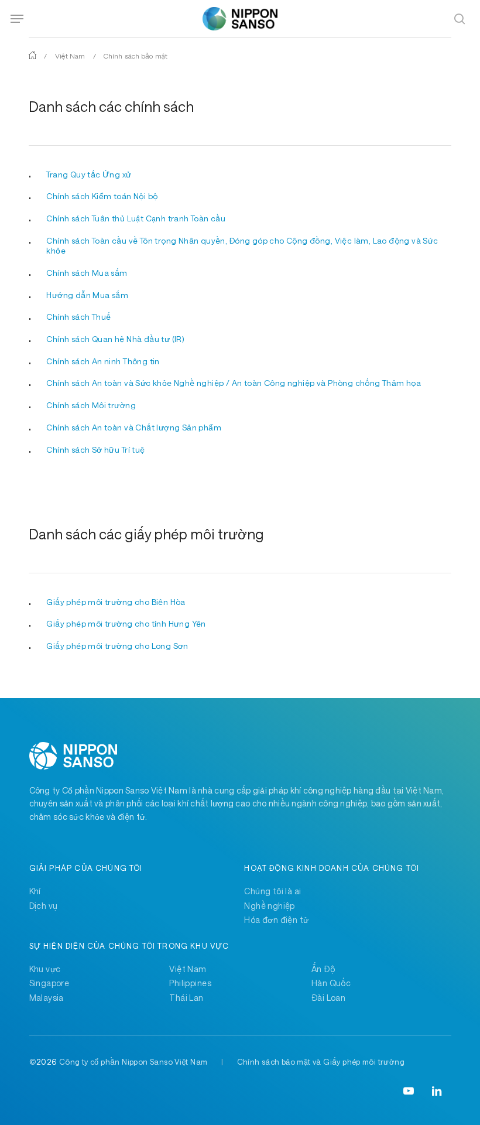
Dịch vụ (43, 906)
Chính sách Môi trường (91, 405)
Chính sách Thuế (78, 317)
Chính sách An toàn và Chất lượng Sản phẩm (133, 427)
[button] (17, 19)
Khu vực (45, 969)
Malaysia (46, 998)
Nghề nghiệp (269, 906)
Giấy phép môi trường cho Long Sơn (117, 646)
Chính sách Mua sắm (86, 273)
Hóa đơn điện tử (276, 920)
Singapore (49, 983)
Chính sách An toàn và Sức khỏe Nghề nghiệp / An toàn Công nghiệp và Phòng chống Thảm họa (233, 383)
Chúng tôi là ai (272, 891)
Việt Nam (70, 56)
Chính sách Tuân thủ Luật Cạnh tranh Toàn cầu (135, 218)
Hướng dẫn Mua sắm (87, 295)
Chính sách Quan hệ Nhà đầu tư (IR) (115, 339)
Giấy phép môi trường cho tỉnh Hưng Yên (126, 623)
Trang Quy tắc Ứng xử (88, 174)
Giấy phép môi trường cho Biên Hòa (115, 602)
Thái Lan (186, 998)
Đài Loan (328, 998)
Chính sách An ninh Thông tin (102, 361)
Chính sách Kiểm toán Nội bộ (101, 196)
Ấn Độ (323, 969)
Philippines (190, 983)
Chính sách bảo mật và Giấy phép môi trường (320, 1061)
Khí (35, 891)
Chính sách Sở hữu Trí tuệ (95, 449)
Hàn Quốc (331, 983)
